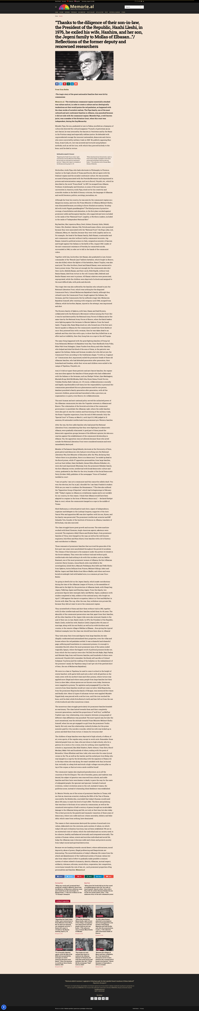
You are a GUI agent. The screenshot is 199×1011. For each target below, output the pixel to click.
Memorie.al (58, 1008)
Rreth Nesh (58, 1)
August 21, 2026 (59, 933)
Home (56, 12)
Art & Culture (99, 12)
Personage (74, 12)
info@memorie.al (100, 989)
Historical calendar (114, 12)
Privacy (142, 1008)
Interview (67, 12)
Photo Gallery (91, 12)
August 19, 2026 (79, 966)
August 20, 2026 (79, 933)
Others (123, 12)
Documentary (81, 12)
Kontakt (64, 1)
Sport (106, 12)
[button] (4, 1007)
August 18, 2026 (99, 966)
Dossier (61, 12)
